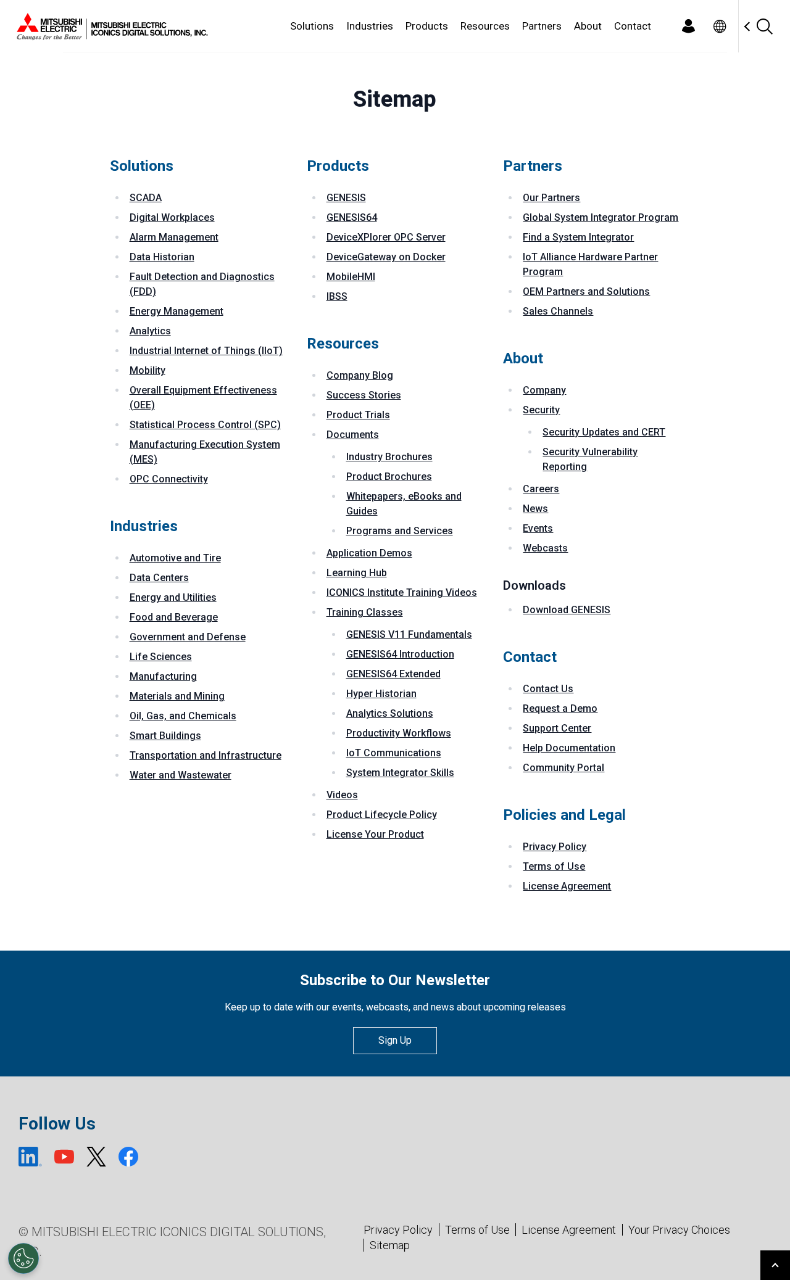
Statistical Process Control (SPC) (205, 425)
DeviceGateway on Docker (386, 257)
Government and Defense (188, 637)
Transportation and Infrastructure (205, 755)
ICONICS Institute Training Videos (401, 592)
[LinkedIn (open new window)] (30, 1156)
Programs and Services (399, 531)
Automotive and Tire (175, 558)
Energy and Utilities (173, 597)
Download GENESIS (566, 610)
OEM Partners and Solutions (586, 291)
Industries (369, 26)
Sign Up (395, 1040)
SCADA (146, 198)
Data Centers (159, 578)
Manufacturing (163, 676)
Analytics (150, 331)
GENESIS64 (351, 217)
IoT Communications (393, 753)
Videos (342, 795)
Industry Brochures (389, 457)
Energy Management (176, 311)
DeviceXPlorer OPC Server (386, 237)
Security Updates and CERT (604, 432)
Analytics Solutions (389, 713)
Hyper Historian (381, 694)
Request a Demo (560, 708)
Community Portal (563, 768)
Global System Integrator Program (600, 217)
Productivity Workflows (398, 733)
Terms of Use (554, 866)
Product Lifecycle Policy (381, 814)
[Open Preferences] (23, 1258)
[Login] (688, 26)
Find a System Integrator (578, 237)
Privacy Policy (554, 847)
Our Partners (551, 198)
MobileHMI (350, 277)
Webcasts (545, 548)
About (588, 26)
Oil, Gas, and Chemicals (183, 716)
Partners (542, 26)
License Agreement (567, 886)
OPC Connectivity (169, 479)
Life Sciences (161, 657)
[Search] (764, 26)
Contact (632, 26)
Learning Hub (356, 573)
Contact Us (548, 689)
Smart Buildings (165, 735)
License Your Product (375, 834)
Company (544, 390)
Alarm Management (174, 237)
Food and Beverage (174, 617)
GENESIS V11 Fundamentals (409, 634)
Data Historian (162, 257)
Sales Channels (558, 311)
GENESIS (346, 198)
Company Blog (359, 375)
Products (426, 26)
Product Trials (358, 415)
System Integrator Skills (400, 772)
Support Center (557, 728)
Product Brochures (389, 476)
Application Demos (369, 553)
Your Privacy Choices (679, 1230)
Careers (541, 489)
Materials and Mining (177, 696)
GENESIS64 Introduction (400, 654)
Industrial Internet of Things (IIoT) (206, 351)
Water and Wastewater (180, 775)
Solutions (312, 26)
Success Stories (363, 395)
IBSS (336, 296)
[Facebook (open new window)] (128, 1156)
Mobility (147, 370)
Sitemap (390, 1245)
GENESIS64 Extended (393, 674)
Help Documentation (569, 748)
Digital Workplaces (172, 217)
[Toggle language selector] (719, 26)
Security (541, 410)
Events (538, 528)
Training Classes (364, 612)
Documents (352, 434)
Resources (485, 26)
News (535, 508)
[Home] (110, 26)
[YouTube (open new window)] (64, 1156)
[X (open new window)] (96, 1156)
